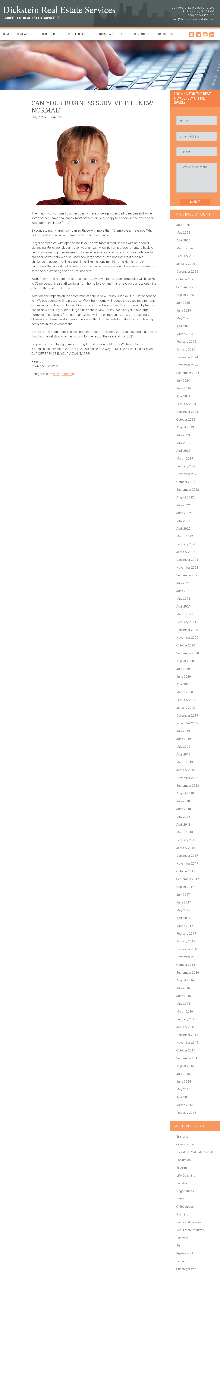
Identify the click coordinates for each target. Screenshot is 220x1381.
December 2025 (187, 271)
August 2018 (185, 793)
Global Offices (163, 34)
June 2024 (183, 388)
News (56, 374)
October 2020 (185, 645)
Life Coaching (185, 1175)
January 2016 (185, 1027)
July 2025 (183, 303)
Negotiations (185, 1191)
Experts (181, 1168)
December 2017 (187, 856)
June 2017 (183, 902)
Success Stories (48, 34)
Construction (185, 1144)
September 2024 (187, 373)
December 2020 (187, 630)
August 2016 (185, 980)
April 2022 (183, 528)
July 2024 (183, 380)
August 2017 (185, 887)
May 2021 (183, 598)
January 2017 (185, 941)
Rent (179, 1245)
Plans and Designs (189, 1222)
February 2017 (186, 933)
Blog (124, 34)
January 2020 (185, 708)
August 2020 (185, 661)
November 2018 (187, 778)
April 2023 (183, 450)
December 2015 (187, 1035)
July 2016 (183, 988)
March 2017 (184, 926)
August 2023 (185, 427)
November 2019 (187, 723)
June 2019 (183, 739)
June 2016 (183, 996)
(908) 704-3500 (198, 15)
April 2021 (183, 606)
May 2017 (183, 910)
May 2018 (183, 817)
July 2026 (183, 225)
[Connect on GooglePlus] (212, 35)
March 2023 (184, 458)
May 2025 (183, 318)
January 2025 (185, 349)
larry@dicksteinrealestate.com (193, 19)
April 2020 (183, 684)
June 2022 (183, 513)
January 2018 (185, 848)
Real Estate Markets (190, 1230)
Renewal (182, 1238)
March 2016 (184, 1011)
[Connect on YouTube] (205, 35)
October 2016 (185, 965)
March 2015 (184, 1105)
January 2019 (185, 770)
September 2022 (187, 489)
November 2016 (187, 957)
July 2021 (183, 583)
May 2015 (183, 1089)
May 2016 (183, 1003)
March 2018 (184, 832)
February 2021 (186, 622)
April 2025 (183, 326)
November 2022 (187, 474)
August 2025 (185, 295)
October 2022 (185, 482)
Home (6, 34)
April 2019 (183, 754)
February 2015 (186, 1113)
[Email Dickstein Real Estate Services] (191, 35)
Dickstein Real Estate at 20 (194, 1152)
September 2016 (187, 972)
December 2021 (187, 560)
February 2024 (186, 404)
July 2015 (183, 1074)
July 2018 (183, 801)
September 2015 (187, 1058)
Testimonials (104, 34)
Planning (68, 374)
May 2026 (183, 232)
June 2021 (183, 591)
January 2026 (185, 264)
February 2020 (186, 700)
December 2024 (187, 357)
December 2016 (187, 949)
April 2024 (183, 396)
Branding (182, 1136)
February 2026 (186, 256)
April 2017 (183, 918)
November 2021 (187, 567)
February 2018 (186, 840)
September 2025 (187, 287)
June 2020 (183, 676)
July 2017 (183, 894)
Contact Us (141, 34)
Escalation (183, 1160)
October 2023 (185, 419)
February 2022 (186, 544)
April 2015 (183, 1097)
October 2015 (185, 1050)
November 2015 (187, 1042)
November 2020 (187, 637)
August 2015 (185, 1066)
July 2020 (183, 669)
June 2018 (183, 809)
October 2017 (185, 871)
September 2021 (187, 575)
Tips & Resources (76, 34)
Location (182, 1183)
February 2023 (186, 466)
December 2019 (187, 715)
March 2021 (184, 614)
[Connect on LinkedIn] (198, 35)
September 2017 (187, 879)
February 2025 (186, 341)
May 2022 (183, 521)
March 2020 (184, 692)
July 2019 (183, 731)
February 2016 (186, 1019)
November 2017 (187, 863)
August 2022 (185, 497)
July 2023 (183, 435)
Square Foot (184, 1253)
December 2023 (187, 412)
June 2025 (183, 310)
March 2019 (184, 762)
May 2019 (183, 746)
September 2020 (187, 653)
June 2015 (183, 1081)
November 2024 (187, 365)
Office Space (185, 1206)
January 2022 (185, 552)
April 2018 (183, 824)
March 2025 (184, 334)
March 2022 (184, 536)
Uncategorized (186, 1269)
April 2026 (183, 240)
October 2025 (185, 279)
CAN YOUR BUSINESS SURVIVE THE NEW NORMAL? (92, 106)
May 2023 (183, 443)
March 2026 (184, 248)
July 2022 (183, 505)
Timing (180, 1261)
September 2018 (187, 785)
